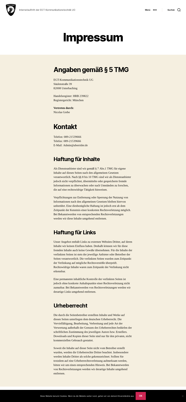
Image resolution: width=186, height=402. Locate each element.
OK (140, 396)
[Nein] (182, 396)
